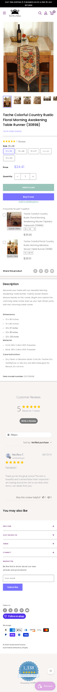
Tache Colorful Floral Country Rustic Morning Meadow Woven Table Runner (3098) (39, 245)
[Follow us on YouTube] (27, 610)
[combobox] (37, 442)
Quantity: (8, 176)
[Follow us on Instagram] (16, 610)
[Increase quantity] (33, 176)
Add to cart (28, 187)
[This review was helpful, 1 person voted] (43, 497)
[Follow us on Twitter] (10, 610)
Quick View (14, 228)
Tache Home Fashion (12, 131)
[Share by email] (52, 271)
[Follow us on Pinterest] (22, 610)
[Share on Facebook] (35, 271)
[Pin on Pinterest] (41, 271)
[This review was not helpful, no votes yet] (49, 497)
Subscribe (12, 587)
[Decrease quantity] (17, 176)
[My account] (45, 13)
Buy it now (28, 196)
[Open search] (40, 13)
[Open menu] (4, 13)
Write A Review (28, 421)
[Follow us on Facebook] (5, 610)
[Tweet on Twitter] (46, 271)
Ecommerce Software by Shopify (15, 647)
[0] (51, 13)
